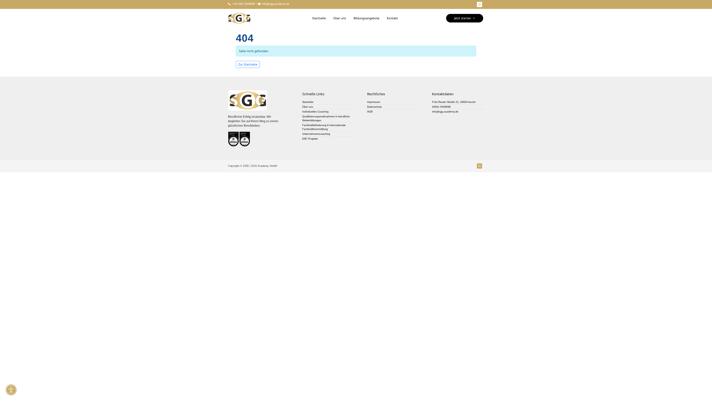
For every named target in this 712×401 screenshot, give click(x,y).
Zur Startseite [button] (247, 64)
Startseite (319, 18)
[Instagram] (479, 4)
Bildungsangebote (366, 18)
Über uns (339, 18)
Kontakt (392, 18)
